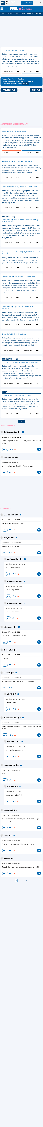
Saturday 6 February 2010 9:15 (11, 520)
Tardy (4, 392)
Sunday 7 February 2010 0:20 (11, 462)
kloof (6, 836)
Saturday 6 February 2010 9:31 (11, 655)
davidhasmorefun (10, 432)
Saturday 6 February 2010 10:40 (15, 564)
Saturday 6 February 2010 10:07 (11, 815)
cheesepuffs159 (9, 765)
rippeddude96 (9, 515)
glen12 (9, 694)
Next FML (36, 90)
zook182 (7, 673)
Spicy (18, 14)
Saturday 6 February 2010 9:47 (15, 791)
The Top (39, 14)
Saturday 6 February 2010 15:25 (15, 699)
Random (9, 14)
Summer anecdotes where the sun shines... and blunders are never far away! (18, 81)
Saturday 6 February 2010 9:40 (11, 437)
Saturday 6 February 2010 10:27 (11, 863)
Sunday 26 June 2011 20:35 (14, 586)
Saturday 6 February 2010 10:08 (11, 841)
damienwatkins (13, 559)
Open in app (27, 3)
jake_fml (7, 538)
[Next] (26, 881)
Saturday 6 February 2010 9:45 (11, 770)
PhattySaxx (11, 742)
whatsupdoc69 (12, 581)
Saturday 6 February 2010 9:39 (11, 678)
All (3, 14)
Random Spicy (27, 14)
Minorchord (8, 627)
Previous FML (9, 90)
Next (21, 421)
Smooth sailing (8, 217)
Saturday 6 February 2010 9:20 (11, 543)
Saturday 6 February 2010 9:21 (11, 632)
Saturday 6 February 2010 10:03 (15, 746)
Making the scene (10, 359)
